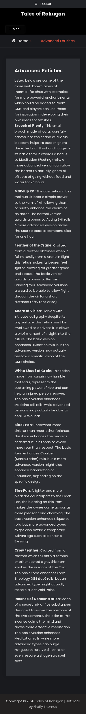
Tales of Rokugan (43, 13)
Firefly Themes (45, 706)
